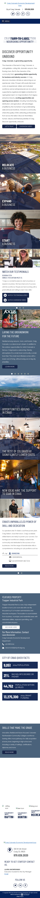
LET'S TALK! (9, 126)
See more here (11, 627)
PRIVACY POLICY (20, 896)
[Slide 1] (16, 308)
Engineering (15, 553)
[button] (3, 34)
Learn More (10, 367)
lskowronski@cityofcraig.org (15, 648)
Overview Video (26, 126)
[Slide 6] (28, 373)
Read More (9, 566)
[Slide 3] (23, 308)
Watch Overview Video (17, 300)
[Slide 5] (25, 373)
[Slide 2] (20, 308)
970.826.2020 (29, 9)
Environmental (17, 557)
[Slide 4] (21, 373)
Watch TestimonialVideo (18, 295)
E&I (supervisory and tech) (21, 561)
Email (6, 874)
